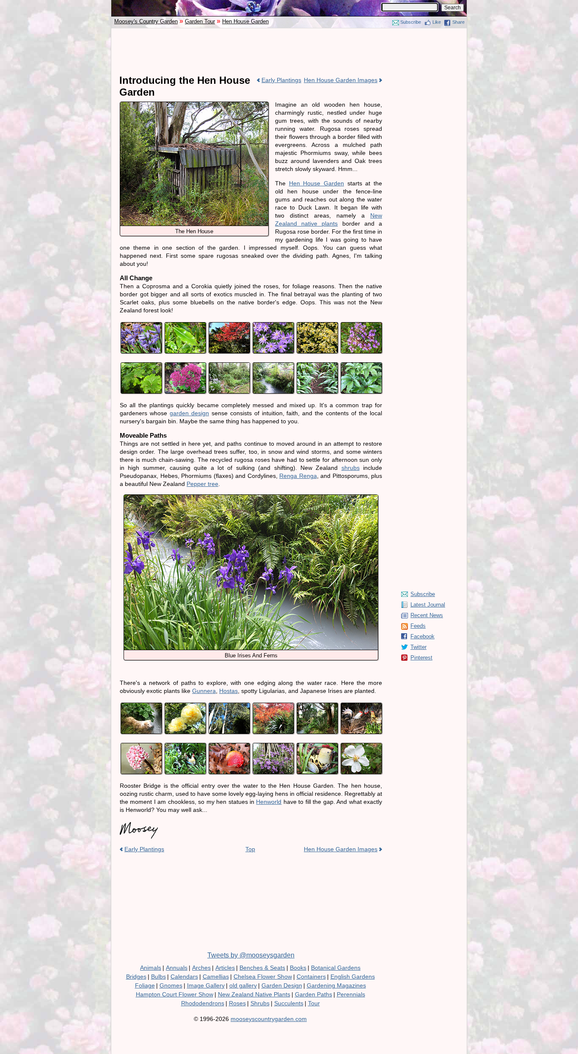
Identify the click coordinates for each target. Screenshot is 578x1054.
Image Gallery (206, 985)
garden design (189, 413)
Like (436, 22)
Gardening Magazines (336, 985)
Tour (314, 1003)
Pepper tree (202, 483)
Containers (311, 976)
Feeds (418, 626)
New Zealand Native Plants (254, 994)
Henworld (268, 801)
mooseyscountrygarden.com (269, 1018)
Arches (201, 967)
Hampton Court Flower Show (174, 994)
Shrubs (260, 1003)
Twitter (418, 647)
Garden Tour (200, 21)
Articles (225, 967)
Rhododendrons (202, 1003)
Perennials (351, 994)
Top (250, 849)
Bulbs (158, 976)
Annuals (176, 967)
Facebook (422, 636)
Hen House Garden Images (340, 80)
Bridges (136, 976)
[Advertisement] (289, 52)
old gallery (243, 985)
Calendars (184, 976)
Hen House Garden (245, 21)
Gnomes (171, 985)
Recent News (426, 615)
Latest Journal (427, 604)
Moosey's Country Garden (146, 21)
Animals (150, 967)
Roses (237, 1003)
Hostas (228, 690)
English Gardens (352, 976)
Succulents (288, 1003)
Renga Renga (298, 475)
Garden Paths (313, 994)
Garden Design (281, 985)
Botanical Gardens (336, 967)
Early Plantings (281, 80)
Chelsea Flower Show (263, 976)
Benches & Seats (262, 967)
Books (298, 967)
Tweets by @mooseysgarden (251, 955)
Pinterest (421, 657)
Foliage (145, 985)
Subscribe (410, 22)
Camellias (216, 976)
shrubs (350, 467)
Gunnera (204, 690)
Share (458, 22)
